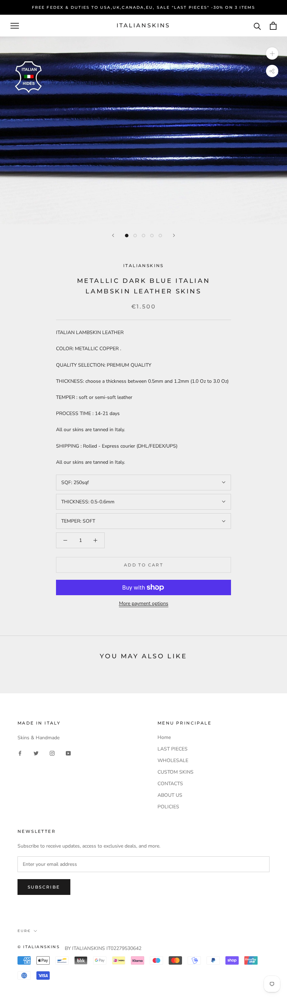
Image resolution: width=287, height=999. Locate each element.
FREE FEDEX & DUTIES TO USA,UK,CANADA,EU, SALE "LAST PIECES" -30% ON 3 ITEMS (143, 7)
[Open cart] (273, 26)
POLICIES (168, 806)
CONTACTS (170, 783)
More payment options (143, 603)
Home (164, 737)
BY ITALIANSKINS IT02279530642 (103, 948)
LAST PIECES (173, 749)
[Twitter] (36, 753)
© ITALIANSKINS (39, 946)
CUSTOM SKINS (176, 772)
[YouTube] (68, 753)
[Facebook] (20, 753)
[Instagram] (52, 753)
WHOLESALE (173, 760)
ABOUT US (170, 795)
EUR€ (24, 931)
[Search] (257, 25)
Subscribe (44, 887)
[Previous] (113, 235)
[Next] (174, 235)
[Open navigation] (14, 26)
